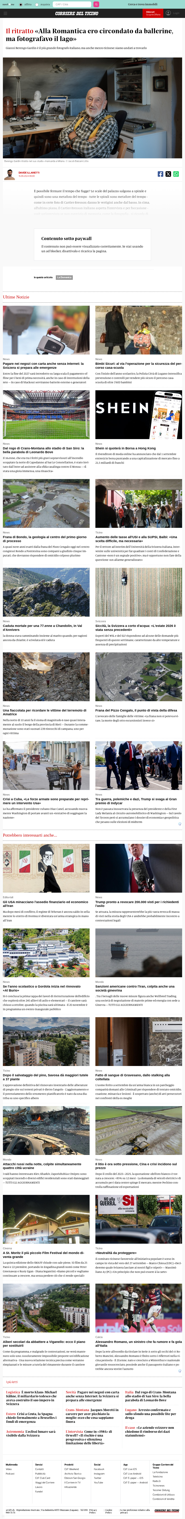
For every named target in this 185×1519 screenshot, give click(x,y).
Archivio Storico (72, 1473)
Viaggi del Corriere (44, 1482)
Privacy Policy (93, 1511)
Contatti (39, 1469)
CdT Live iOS (130, 1469)
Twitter (97, 1478)
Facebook (99, 1469)
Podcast (10, 1473)
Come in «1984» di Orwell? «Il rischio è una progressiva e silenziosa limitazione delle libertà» (89, 1437)
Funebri (39, 1491)
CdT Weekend (71, 1469)
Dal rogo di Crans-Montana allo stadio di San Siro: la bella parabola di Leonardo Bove (150, 1396)
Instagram (99, 1473)
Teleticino (158, 1476)
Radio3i (157, 1481)
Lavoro (38, 1487)
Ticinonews (159, 1485)
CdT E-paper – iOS (133, 1478)
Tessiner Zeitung (161, 1490)
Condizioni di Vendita (163, 1499)
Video (9, 1469)
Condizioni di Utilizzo (164, 1494)
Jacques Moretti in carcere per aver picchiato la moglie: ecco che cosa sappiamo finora (92, 1416)
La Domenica (64, 277)
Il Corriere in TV (72, 1482)
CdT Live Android (132, 1473)
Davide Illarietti (29, 172)
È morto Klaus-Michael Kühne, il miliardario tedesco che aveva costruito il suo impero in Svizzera (31, 1398)
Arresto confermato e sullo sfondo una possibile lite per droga (150, 1414)
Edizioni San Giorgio (74, 1478)
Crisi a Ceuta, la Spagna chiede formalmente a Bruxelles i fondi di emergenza (31, 1418)
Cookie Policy (108, 1511)
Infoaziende (70, 1487)
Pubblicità (40, 1473)
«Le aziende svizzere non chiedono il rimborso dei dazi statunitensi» (149, 1431)
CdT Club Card (42, 1478)
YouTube (98, 1482)
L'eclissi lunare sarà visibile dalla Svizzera (30, 1433)
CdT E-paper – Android (135, 1482)
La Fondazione (160, 1472)
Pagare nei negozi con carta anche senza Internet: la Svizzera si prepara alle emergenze (92, 1396)
